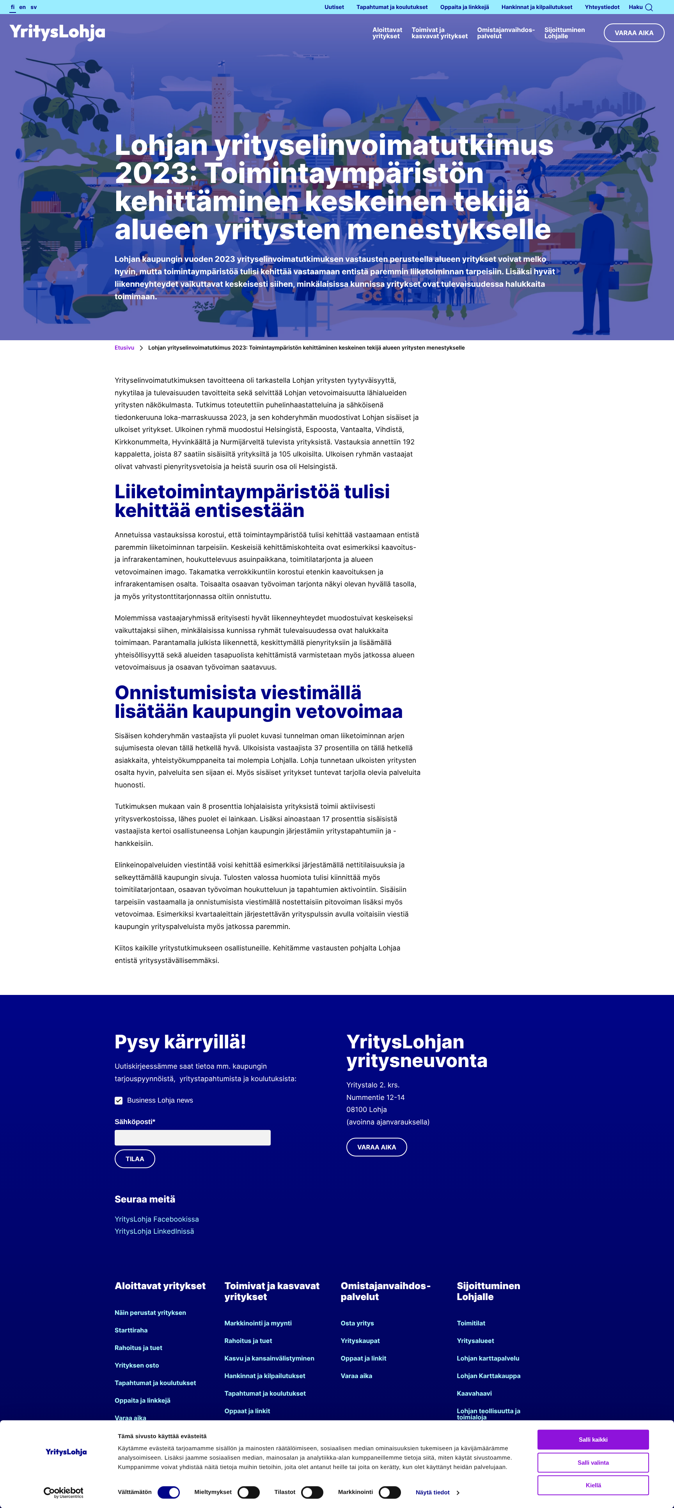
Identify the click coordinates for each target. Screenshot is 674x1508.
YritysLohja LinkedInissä (154, 1231)
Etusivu (124, 348)
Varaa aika (634, 33)
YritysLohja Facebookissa (157, 1219)
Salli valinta (593, 1462)
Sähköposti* (135, 1122)
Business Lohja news (160, 1100)
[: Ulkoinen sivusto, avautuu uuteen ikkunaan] (66, 1493)
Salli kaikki (593, 1439)
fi (12, 7)
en (22, 7)
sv (33, 7)
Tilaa (135, 1159)
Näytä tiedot (433, 1492)
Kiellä (593, 1485)
